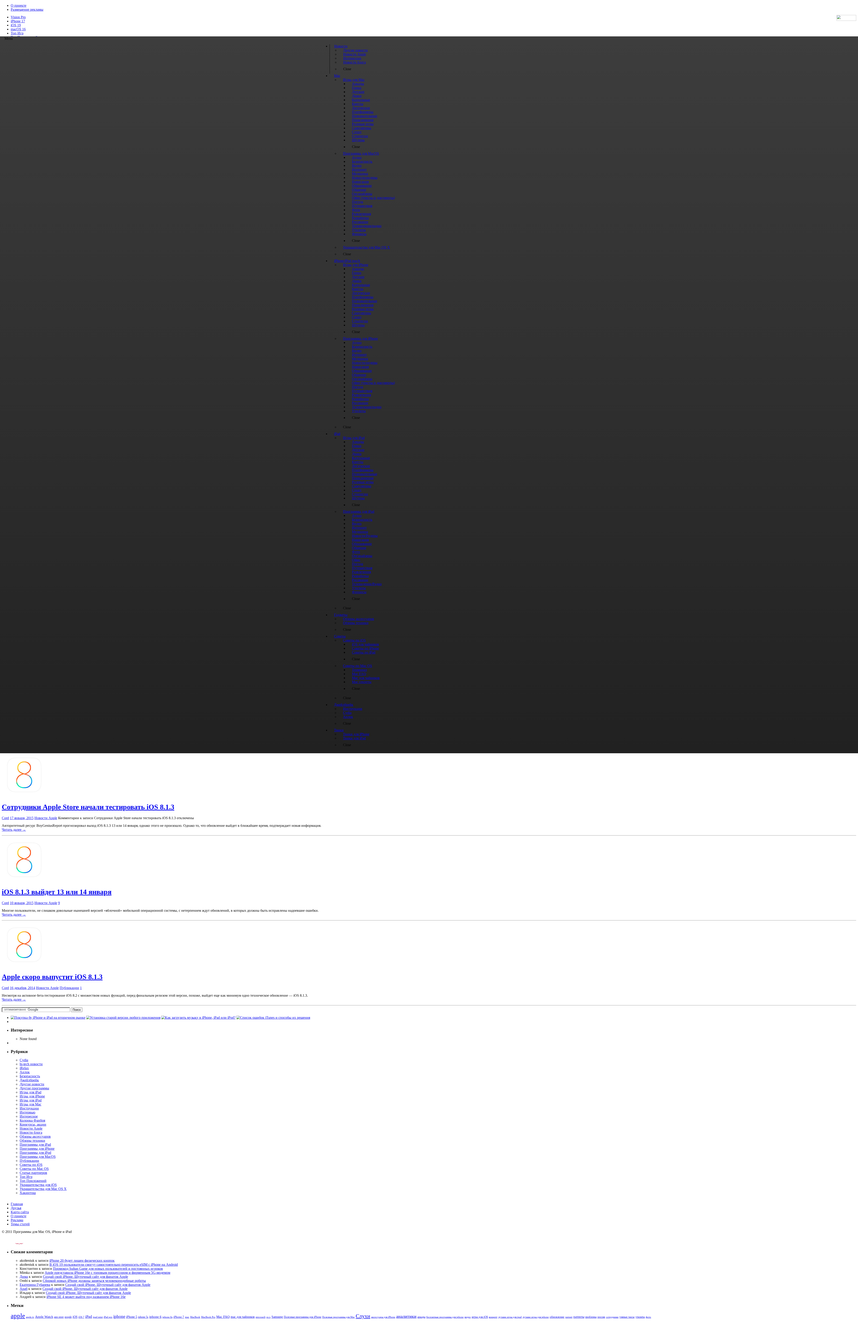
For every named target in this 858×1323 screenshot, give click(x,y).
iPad (88, 1317)
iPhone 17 (18, 21)
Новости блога (31, 1132)
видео (468, 1317)
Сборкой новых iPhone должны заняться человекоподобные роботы (94, 1281)
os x (268, 1317)
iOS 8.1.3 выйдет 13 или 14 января (56, 892)
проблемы (591, 1317)
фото (648, 1317)
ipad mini (98, 1317)
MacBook (195, 1317)
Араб (23, 1289)
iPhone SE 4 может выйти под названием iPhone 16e (86, 1297)
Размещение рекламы (27, 9)
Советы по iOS (31, 1165)
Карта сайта (20, 1212)
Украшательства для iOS (38, 1185)
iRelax (24, 1068)
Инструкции (29, 1108)
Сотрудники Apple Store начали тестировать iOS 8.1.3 (88, 807)
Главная (17, 1204)
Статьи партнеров (33, 1173)
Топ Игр (17, 33)
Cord (5, 818)
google (68, 1317)
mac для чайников (243, 1317)
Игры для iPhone (32, 1096)
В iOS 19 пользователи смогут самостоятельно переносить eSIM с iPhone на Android (113, 1264)
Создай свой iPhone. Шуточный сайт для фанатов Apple (85, 1277)
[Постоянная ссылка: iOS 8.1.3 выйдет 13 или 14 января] (24, 881)
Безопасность (30, 1076)
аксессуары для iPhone (383, 1317)
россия (601, 1317)
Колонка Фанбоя (32, 1120)
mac (187, 1317)
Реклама (17, 1220)
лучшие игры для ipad (510, 1317)
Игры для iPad (30, 1092)
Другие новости (32, 1084)
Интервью (27, 1112)
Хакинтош (28, 1193)
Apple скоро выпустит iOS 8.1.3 (52, 977)
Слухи (363, 1316)
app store (59, 1317)
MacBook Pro (208, 1317)
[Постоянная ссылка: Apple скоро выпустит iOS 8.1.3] (24, 966)
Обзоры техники (32, 1140)
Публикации (69, 988)
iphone (119, 1316)
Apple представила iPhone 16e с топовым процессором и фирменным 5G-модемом (107, 1272)
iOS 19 (16, 25)
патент (568, 1317)
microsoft (260, 1317)
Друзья (16, 1208)
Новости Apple (45, 818)
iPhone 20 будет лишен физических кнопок (82, 1260)
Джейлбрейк (29, 1080)
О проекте (18, 5)
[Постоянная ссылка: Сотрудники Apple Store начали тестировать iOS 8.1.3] (24, 796)
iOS (75, 1317)
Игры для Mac (30, 1104)
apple (18, 1315)
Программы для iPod (35, 1152)
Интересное (29, 1116)
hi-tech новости (31, 1064)
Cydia (24, 1060)
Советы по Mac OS (34, 1169)
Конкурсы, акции (33, 1124)
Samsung (277, 1317)
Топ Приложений (33, 1181)
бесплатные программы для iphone (445, 1317)
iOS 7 (81, 1317)
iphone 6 (155, 1317)
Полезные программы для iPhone (302, 1317)
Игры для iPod (31, 1100)
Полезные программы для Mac (338, 1317)
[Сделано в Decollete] (15, 1243)
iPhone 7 (178, 1317)
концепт (493, 1317)
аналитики (406, 1316)
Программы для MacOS (38, 1156)
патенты (578, 1317)
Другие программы (34, 1088)
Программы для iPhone (37, 1148)
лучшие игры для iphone (536, 1317)
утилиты (640, 1317)
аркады (421, 1317)
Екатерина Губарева (35, 1285)
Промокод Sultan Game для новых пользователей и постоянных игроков (108, 1268)
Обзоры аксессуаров (35, 1136)
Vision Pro (18, 17)
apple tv (30, 1317)
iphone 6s (167, 1317)
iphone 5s (143, 1317)
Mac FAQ (223, 1317)
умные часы (627, 1317)
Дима (24, 1277)
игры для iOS (480, 1317)
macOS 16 (18, 29)
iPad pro (108, 1317)
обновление (557, 1317)
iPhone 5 (131, 1317)
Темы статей (20, 1224)
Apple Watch (44, 1317)
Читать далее (14, 829)
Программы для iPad (35, 1144)
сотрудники (612, 1317)
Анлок (25, 1072)
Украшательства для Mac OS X (43, 1189)
